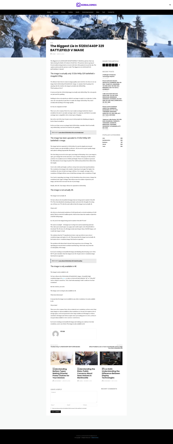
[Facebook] (104, 65)
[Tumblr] (116, 65)
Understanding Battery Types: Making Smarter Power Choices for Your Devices (61, 373)
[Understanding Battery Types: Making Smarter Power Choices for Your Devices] (62, 358)
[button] (170, 5)
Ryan (54, 54)
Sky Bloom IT (58, 380)
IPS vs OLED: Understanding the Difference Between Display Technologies (111, 373)
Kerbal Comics (95, 437)
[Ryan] (51, 54)
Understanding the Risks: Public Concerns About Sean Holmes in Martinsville (86, 373)
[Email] (113, 65)
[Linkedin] (110, 65)
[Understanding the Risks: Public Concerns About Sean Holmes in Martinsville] (86, 358)
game (63, 278)
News (51, 42)
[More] (119, 65)
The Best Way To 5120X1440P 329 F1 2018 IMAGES (65, 347)
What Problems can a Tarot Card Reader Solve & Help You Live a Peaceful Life (105, 347)
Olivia (81, 380)
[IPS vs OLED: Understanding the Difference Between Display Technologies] (111, 358)
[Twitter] (107, 65)
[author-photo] (54, 381)
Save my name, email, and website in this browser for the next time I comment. (69, 408)
